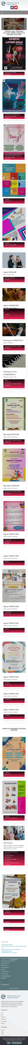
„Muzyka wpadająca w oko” (6, 951)
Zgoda (8, 1042)
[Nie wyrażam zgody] (26, 1040)
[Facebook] (12, 7)
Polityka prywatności (16, 1042)
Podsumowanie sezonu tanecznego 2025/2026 (10, 949)
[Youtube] (16, 7)
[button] (2, 13)
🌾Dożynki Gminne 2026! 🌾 (7, 944)
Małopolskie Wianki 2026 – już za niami (9, 952)
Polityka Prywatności (14, 988)
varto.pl (16, 959)
